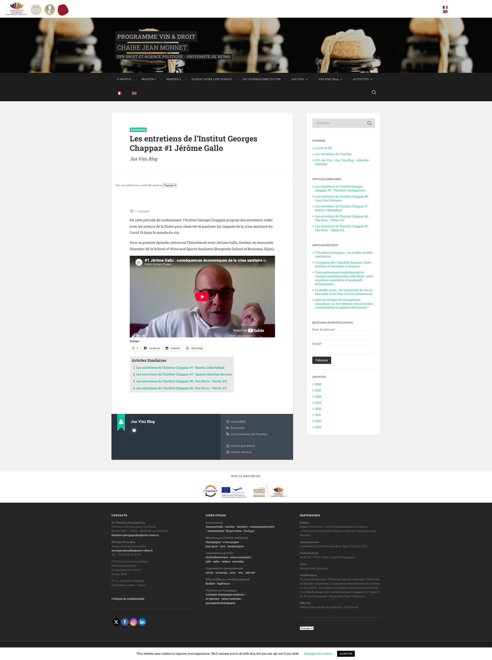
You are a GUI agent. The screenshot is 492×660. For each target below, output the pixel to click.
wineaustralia (214, 526)
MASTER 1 (149, 79)
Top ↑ (377, 651)
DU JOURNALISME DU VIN (262, 79)
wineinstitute (215, 531)
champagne (213, 542)
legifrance (223, 583)
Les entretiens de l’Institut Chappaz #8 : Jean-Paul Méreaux (342, 198)
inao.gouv (212, 546)
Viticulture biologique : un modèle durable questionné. (344, 254)
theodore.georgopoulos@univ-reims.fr (135, 535)
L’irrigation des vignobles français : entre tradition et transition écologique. (343, 264)
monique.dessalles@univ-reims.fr (132, 550)
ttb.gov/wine (234, 531)
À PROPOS (124, 79)
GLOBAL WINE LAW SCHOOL (212, 79)
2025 (318, 390)
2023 (318, 402)
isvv (222, 546)
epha (216, 561)
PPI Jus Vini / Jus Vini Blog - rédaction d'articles (342, 162)
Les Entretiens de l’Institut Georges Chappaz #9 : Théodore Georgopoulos (340, 188)
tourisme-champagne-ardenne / (226, 594)
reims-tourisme (231, 598)
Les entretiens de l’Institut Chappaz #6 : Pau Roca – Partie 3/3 (181, 388)
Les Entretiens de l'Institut (249, 434)
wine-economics (240, 557)
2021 (318, 415)
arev (232, 572)
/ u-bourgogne (229, 542)
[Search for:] (343, 123)
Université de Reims (177, 651)
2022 (318, 409)
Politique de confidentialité (127, 598)
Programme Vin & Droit (156, 36)
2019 (318, 427)
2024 (318, 396)
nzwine (229, 526)
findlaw (210, 583)
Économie (138, 130)
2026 (318, 384)
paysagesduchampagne (220, 603)
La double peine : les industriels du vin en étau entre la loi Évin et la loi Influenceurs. (344, 292)
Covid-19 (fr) (323, 148)
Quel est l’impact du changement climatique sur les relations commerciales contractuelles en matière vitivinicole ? (344, 303)
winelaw (242, 526)
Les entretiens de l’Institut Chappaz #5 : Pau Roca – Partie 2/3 (181, 381)
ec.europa (222, 572)
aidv (208, 561)
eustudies (238, 561)
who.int (250, 572)
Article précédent (243, 446)
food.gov (249, 531)
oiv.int (209, 572)
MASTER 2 (173, 79)
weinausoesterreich (262, 526)
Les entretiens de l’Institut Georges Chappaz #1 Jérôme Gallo (193, 143)
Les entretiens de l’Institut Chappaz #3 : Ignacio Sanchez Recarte (184, 374)
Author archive (134, 430)
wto (240, 572)
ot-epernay (212, 598)
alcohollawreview (217, 557)
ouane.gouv (236, 546)
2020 (318, 421)
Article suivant (241, 452)
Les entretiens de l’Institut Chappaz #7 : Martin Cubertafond (180, 367)
